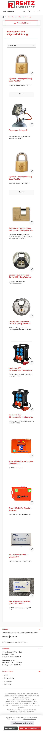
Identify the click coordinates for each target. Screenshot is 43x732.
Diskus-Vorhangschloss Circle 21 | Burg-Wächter (19, 322)
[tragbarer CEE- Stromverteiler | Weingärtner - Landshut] (21, 353)
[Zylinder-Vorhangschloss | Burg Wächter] (21, 64)
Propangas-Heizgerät (18, 130)
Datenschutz (9, 678)
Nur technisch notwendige (22, 723)
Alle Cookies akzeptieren (29, 728)
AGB (6, 675)
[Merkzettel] (28, 11)
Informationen (7, 671)
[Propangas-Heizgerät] (21, 115)
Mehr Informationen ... (30, 719)
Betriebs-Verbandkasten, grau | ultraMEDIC (19, 602)
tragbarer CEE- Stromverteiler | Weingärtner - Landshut (21, 369)
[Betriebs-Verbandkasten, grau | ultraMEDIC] (21, 587)
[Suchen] (23, 11)
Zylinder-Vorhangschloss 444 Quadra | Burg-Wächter (21, 229)
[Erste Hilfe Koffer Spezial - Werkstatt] (21, 493)
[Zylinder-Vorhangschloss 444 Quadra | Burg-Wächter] (21, 213)
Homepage (8, 681)
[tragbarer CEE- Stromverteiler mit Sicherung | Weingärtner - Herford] (21, 400)
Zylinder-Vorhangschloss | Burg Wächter (20, 80)
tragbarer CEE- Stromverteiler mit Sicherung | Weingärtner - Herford (21, 416)
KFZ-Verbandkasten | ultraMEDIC (18, 556)
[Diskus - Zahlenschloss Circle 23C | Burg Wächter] (21, 260)
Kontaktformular (21, 642)
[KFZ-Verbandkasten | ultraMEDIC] (21, 540)
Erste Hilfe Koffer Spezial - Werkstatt (20, 509)
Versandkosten (9, 696)
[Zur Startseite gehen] (21, 4)
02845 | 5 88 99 (9, 636)
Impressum (8, 684)
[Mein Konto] (34, 11)
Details (21, 94)
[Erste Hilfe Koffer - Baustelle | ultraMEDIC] (21, 447)
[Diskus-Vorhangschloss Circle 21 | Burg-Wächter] (21, 307)
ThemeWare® (29, 712)
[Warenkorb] (39, 11)
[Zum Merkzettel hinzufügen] (31, 73)
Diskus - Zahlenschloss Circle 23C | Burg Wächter (20, 276)
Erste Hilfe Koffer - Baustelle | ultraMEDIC (21, 462)
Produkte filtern (22, 23)
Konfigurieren (10, 728)
